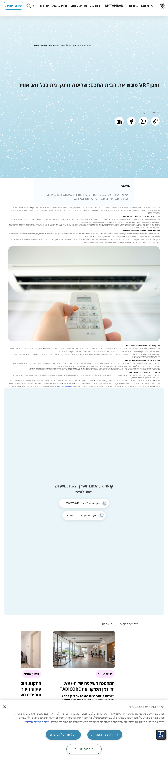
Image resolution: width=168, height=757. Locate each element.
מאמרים (84, 45)
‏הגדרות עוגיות (83, 749)
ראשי (90, 45)
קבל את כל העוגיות (63, 734)
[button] (148, 5)
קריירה (44, 5)
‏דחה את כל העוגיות (104, 734)
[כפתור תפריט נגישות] (161, 734)
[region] (84, 728)
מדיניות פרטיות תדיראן (37, 722)
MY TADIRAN (114, 5)
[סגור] (5, 706)
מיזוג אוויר (76, 45)
